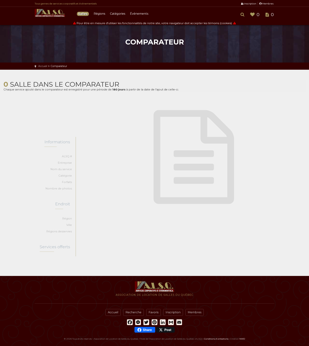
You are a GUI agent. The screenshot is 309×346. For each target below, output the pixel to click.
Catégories (117, 13)
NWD (242, 338)
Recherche (133, 312)
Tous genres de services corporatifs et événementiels (66, 3)
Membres (267, 3)
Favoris (153, 312)
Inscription (250, 3)
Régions (99, 13)
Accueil (113, 312)
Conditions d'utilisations (216, 338)
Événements (139, 13)
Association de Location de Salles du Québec (54, 14)
